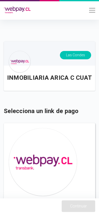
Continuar (78, 206)
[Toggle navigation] (90, 9)
